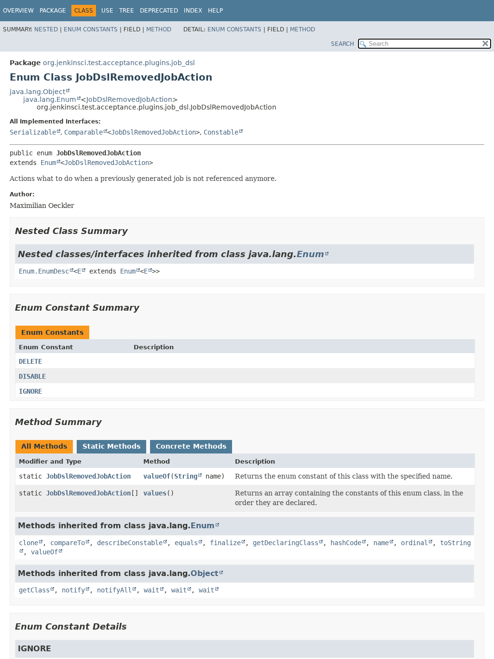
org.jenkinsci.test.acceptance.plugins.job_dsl (119, 63)
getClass (34, 590)
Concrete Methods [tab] (191, 446)
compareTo (67, 543)
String (185, 476)
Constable (221, 132)
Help (215, 10)
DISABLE (32, 376)
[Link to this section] (134, 231)
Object (205, 573)
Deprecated (159, 10)
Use (107, 10)
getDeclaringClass (285, 543)
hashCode (345, 543)
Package (53, 10)
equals (186, 543)
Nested (46, 29)
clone (28, 543)
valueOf (156, 476)
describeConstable (130, 543)
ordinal (414, 543)
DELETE (30, 361)
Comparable (83, 132)
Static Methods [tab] (111, 446)
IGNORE (30, 391)
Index (193, 10)
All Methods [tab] (44, 446)
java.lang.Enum (49, 99)
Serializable (33, 132)
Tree (126, 10)
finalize (225, 543)
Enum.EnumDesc (44, 271)
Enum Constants (91, 29)
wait (151, 590)
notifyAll (114, 590)
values (154, 493)
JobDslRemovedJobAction (129, 99)
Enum (48, 162)
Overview (18, 10)
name (381, 543)
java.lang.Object (37, 92)
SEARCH (342, 44)
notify (73, 590)
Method (158, 29)
